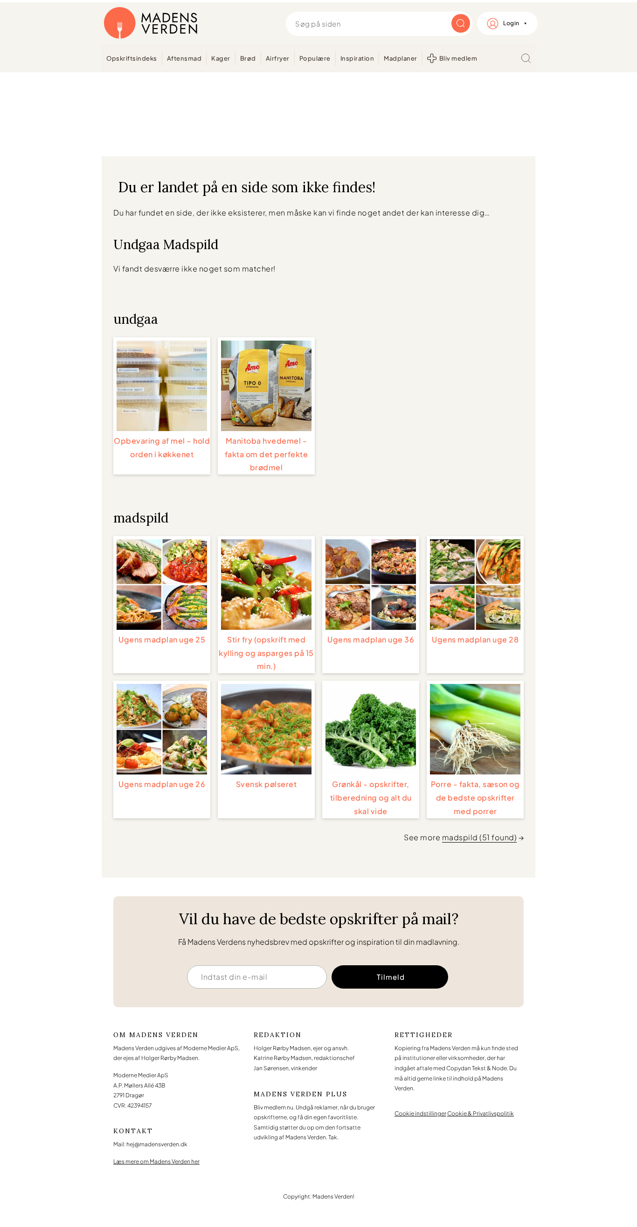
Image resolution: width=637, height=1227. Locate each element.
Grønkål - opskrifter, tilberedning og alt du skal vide (371, 797)
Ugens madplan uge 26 (161, 784)
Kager (220, 58)
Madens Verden (150, 23)
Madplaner (400, 58)
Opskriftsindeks (131, 58)
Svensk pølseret (266, 784)
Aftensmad (184, 58)
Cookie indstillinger (420, 1113)
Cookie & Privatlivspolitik (480, 1113)
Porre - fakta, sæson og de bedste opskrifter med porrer (475, 797)
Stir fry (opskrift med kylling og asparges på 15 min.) (266, 652)
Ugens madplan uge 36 (370, 639)
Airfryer (278, 58)
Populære (315, 58)
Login (511, 23)
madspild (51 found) (479, 837)
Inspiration (357, 58)
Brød (248, 58)
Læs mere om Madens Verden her (156, 1161)
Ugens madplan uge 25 (161, 639)
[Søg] (526, 58)
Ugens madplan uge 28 (475, 639)
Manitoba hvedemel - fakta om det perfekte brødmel (266, 454)
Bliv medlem (458, 58)
